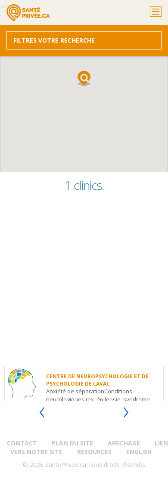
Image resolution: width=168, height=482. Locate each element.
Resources (94, 452)
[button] (84, 78)
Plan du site (72, 443)
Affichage (124, 443)
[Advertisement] (84, 282)
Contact (22, 443)
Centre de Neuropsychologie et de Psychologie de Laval (97, 380)
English (139, 452)
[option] (84, 383)
